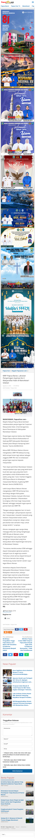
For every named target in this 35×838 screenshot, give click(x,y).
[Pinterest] (26, 629)
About (17, 827)
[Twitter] (21, 629)
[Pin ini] (16, 654)
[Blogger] (6, 632)
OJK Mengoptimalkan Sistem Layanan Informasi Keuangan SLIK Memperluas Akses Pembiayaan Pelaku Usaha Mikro (22, 705)
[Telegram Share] (21, 654)
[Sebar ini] (5, 654)
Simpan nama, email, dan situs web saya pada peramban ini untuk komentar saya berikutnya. (17, 754)
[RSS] (10, 632)
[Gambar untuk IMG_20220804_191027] (17, 395)
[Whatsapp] (26, 654)
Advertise (23, 827)
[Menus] (33, 2)
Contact (13, 828)
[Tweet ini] (10, 654)
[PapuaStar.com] (7, 2)
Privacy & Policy (5, 828)
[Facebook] (17, 629)
